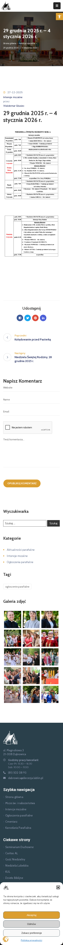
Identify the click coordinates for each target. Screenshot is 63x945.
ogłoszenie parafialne (17, 586)
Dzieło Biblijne (14, 878)
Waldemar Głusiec (13, 106)
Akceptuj (31, 915)
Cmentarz (11, 821)
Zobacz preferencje (31, 933)
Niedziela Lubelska (16, 865)
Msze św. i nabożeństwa (20, 803)
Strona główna (9, 43)
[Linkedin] (43, 318)
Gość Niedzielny (15, 859)
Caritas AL (11, 853)
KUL (7, 871)
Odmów (31, 924)
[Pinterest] (35, 318)
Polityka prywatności (31, 940)
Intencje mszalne (27, 43)
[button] (59, 16)
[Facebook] (20, 318)
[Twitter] (27, 318)
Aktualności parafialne (21, 550)
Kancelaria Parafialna (18, 827)
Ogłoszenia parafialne (20, 562)
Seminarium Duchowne (19, 847)
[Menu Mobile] (57, 5)
